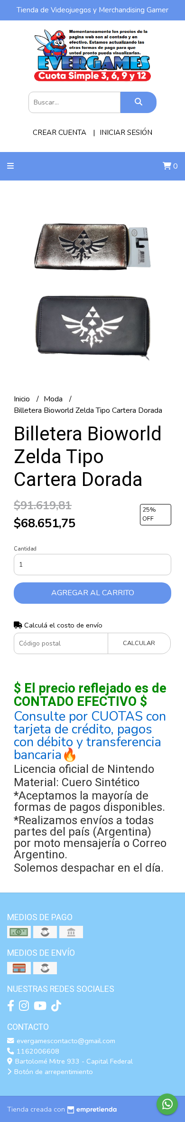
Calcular (139, 643)
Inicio (23, 399)
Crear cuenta (59, 132)
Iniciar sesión (126, 132)
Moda (54, 399)
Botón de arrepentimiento (52, 1071)
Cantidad (25, 548)
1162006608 (37, 1051)
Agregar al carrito (92, 593)
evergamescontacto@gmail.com (65, 1041)
